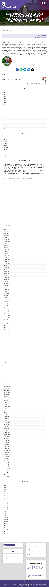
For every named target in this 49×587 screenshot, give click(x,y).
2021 (5, 120)
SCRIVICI (6, 560)
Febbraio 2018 (6, 289)
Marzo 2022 (6, 247)
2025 (5, 128)
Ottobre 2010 (6, 420)
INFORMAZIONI (34, 27)
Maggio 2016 (6, 323)
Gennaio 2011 (6, 414)
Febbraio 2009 (6, 448)
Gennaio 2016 (6, 329)
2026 (5, 523)
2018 (5, 114)
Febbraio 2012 (6, 402)
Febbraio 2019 (6, 273)
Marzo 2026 (6, 190)
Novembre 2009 (7, 434)
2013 (5, 104)
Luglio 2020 (6, 253)
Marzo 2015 (6, 347)
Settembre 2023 (7, 227)
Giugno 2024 (6, 215)
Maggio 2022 (6, 245)
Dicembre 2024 (7, 207)
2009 (5, 96)
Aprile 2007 (6, 474)
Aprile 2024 (6, 217)
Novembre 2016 (7, 317)
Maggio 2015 (6, 343)
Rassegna (6, 143)
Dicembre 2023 (7, 223)
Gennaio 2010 (6, 430)
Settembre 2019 (7, 263)
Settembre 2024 (7, 213)
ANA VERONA (7, 556)
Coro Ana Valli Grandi (8, 7)
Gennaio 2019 (6, 275)
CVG (3, 27)
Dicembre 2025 (7, 194)
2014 (5, 106)
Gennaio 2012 (6, 404)
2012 (5, 102)
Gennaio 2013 (6, 384)
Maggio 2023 (6, 233)
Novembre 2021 (7, 251)
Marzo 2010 (6, 428)
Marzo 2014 (6, 366)
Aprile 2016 (6, 325)
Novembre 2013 (7, 374)
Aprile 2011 (6, 410)
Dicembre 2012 (7, 386)
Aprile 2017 (6, 307)
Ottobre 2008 (6, 452)
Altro (5, 137)
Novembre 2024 (7, 209)
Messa (9, 74)
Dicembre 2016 (7, 315)
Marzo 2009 (6, 446)
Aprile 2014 (6, 364)
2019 (5, 116)
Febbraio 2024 (6, 219)
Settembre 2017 (7, 299)
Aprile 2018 (6, 287)
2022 (6, 74)
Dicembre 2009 (7, 432)
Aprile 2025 (6, 201)
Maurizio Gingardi (41, 37)
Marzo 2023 (6, 235)
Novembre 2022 (7, 241)
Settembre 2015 (7, 337)
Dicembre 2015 (7, 331)
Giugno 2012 (6, 394)
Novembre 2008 (7, 450)
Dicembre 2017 (7, 293)
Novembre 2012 (7, 388)
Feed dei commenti (31, 553)
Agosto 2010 (6, 424)
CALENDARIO (20, 27)
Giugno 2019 (6, 267)
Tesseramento (6, 147)
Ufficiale (5, 149)
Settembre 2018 (7, 283)
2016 (5, 110)
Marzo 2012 (6, 400)
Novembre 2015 (7, 333)
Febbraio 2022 (6, 249)
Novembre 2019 (7, 261)
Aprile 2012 (6, 398)
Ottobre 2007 (6, 466)
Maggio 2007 (6, 472)
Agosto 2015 (6, 339)
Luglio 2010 (6, 426)
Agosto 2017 (6, 301)
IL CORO (8, 27)
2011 (5, 100)
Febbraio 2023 (6, 237)
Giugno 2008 (6, 456)
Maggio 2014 (6, 362)
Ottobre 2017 (6, 297)
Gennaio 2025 (6, 205)
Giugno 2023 (6, 231)
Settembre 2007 (7, 468)
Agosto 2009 (6, 440)
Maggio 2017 (6, 305)
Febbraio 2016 (6, 327)
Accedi (28, 549)
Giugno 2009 (6, 442)
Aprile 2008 (6, 460)
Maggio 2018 (6, 285)
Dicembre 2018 (7, 277)
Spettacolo (6, 145)
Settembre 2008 (7, 454)
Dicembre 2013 (7, 372)
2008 (5, 94)
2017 (5, 112)
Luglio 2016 (6, 321)
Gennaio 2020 (6, 257)
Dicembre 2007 (7, 464)
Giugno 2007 (6, 470)
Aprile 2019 (6, 269)
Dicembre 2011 (7, 406)
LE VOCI (13, 27)
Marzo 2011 (6, 412)
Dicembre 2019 (7, 259)
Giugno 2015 (6, 341)
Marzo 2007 (6, 476)
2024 (5, 126)
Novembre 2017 (7, 295)
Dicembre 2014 (7, 351)
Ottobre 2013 (6, 376)
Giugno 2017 (6, 303)
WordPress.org (30, 554)
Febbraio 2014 (6, 368)
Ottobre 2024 (6, 211)
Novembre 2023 (7, 225)
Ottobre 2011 (6, 408)
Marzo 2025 (6, 203)
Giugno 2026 (6, 186)
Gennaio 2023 (6, 239)
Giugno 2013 (6, 378)
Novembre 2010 (7, 418)
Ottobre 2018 (6, 281)
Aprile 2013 (6, 382)
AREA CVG (7, 558)
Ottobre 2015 (6, 335)
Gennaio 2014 (6, 370)
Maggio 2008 (6, 458)
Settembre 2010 (7, 422)
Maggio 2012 (6, 396)
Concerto (6, 139)
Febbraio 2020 (6, 255)
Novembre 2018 (7, 279)
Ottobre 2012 (6, 390)
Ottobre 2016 (6, 319)
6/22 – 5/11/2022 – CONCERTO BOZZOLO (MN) (36, 83)
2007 (5, 92)
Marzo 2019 (6, 271)
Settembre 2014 (7, 358)
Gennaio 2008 (6, 462)
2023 (5, 124)
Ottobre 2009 (6, 436)
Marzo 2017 (6, 309)
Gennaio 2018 (6, 291)
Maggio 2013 (6, 380)
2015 (5, 108)
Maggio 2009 (6, 444)
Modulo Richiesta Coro (8, 30)
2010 (5, 98)
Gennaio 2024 (6, 221)
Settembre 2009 (7, 438)
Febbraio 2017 (6, 311)
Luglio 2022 (6, 243)
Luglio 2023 (6, 229)
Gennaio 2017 (6, 313)
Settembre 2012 (7, 392)
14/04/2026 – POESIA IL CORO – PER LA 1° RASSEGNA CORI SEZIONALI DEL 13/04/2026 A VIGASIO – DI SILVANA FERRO (36, 574)
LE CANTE (27, 27)
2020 (5, 118)
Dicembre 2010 (7, 416)
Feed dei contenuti (30, 551)
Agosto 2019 (6, 265)
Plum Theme (26, 581)
